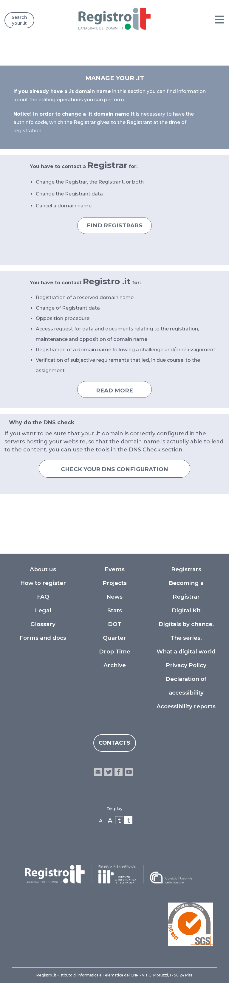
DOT (114, 624)
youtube (129, 772)
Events (115, 569)
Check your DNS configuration (114, 469)
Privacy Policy (186, 665)
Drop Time (114, 651)
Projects (115, 583)
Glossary (42, 624)
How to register (43, 583)
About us (43, 569)
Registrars (186, 569)
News (114, 596)
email (98, 772)
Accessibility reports (186, 706)
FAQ (43, 596)
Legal (43, 610)
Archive (114, 665)
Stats (114, 610)
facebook (118, 772)
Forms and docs (43, 637)
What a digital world (186, 651)
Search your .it (19, 20)
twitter (108, 772)
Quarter (114, 637)
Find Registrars (115, 225)
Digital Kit (186, 610)
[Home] (114, 18)
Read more (114, 390)
